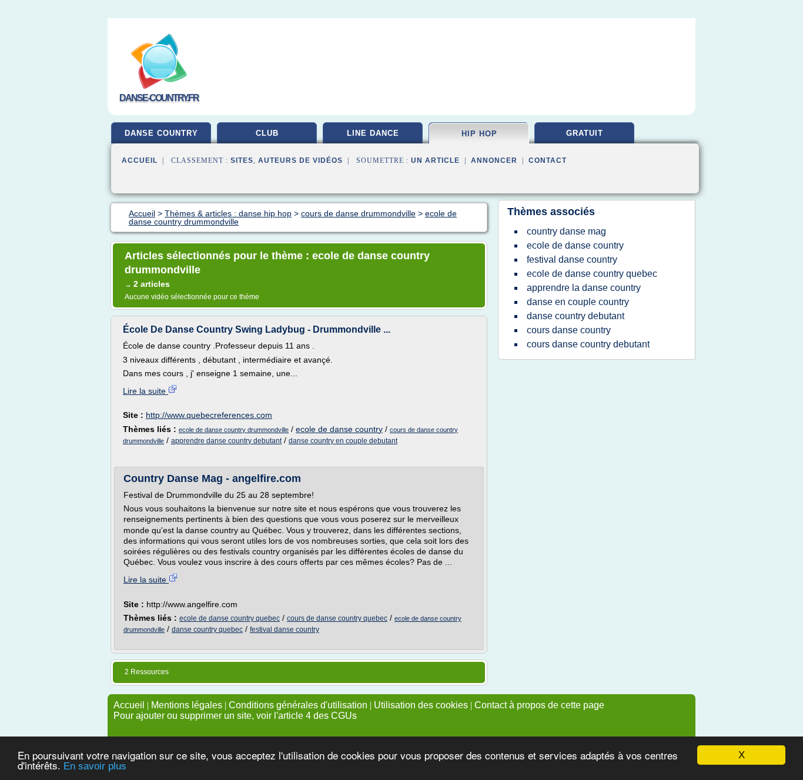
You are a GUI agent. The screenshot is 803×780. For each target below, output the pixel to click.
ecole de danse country (339, 429)
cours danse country (569, 330)
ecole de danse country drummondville (234, 429)
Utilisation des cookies (421, 705)
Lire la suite (145, 391)
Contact (547, 160)
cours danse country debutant (588, 344)
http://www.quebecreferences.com (209, 415)
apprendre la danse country (584, 288)
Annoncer (494, 160)
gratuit (584, 133)
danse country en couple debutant (343, 441)
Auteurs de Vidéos (300, 160)
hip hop (479, 133)
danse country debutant (575, 316)
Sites (241, 160)
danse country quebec (207, 629)
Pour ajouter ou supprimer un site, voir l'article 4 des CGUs (235, 716)
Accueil (140, 160)
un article (435, 160)
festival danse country (284, 629)
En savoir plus (94, 766)
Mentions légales (186, 705)
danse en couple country (578, 302)
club (267, 133)
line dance (373, 133)
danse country (161, 133)
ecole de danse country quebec (229, 618)
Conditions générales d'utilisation (298, 705)
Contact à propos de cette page (539, 705)
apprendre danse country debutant (226, 441)
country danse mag (566, 231)
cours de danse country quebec (337, 618)
